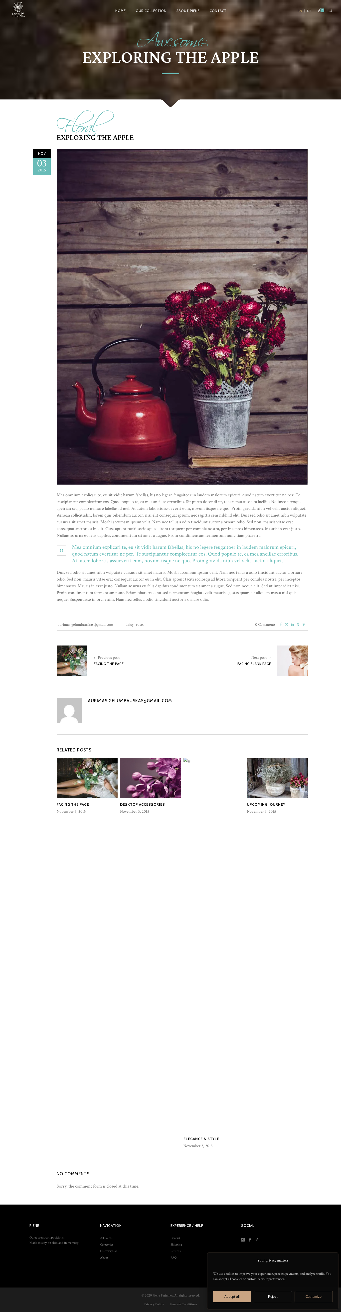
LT (309, 11)
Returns (175, 1251)
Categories (106, 1245)
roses (140, 624)
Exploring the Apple (95, 137)
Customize (314, 1297)
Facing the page (109, 664)
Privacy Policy (154, 1304)
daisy (130, 624)
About (104, 1258)
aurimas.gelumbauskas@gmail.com (85, 624)
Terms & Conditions (183, 1304)
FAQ (173, 1258)
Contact (175, 1238)
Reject (273, 1297)
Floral (77, 123)
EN (300, 11)
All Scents (106, 1238)
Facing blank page (254, 664)
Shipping (176, 1245)
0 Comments (265, 624)
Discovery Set (108, 1251)
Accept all (232, 1297)
